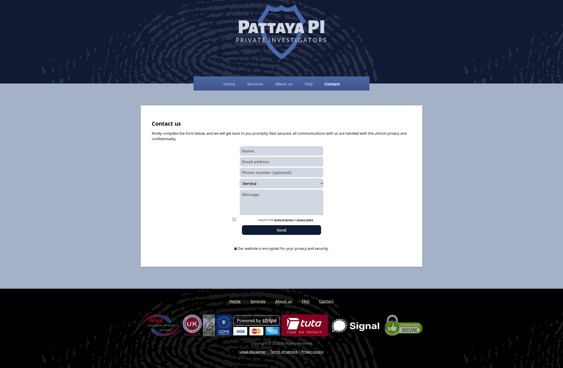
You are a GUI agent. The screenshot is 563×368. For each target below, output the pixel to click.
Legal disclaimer (252, 351)
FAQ (309, 84)
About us (284, 84)
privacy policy (305, 219)
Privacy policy (312, 351)
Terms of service (283, 351)
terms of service (284, 219)
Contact (326, 301)
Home (229, 84)
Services (255, 84)
